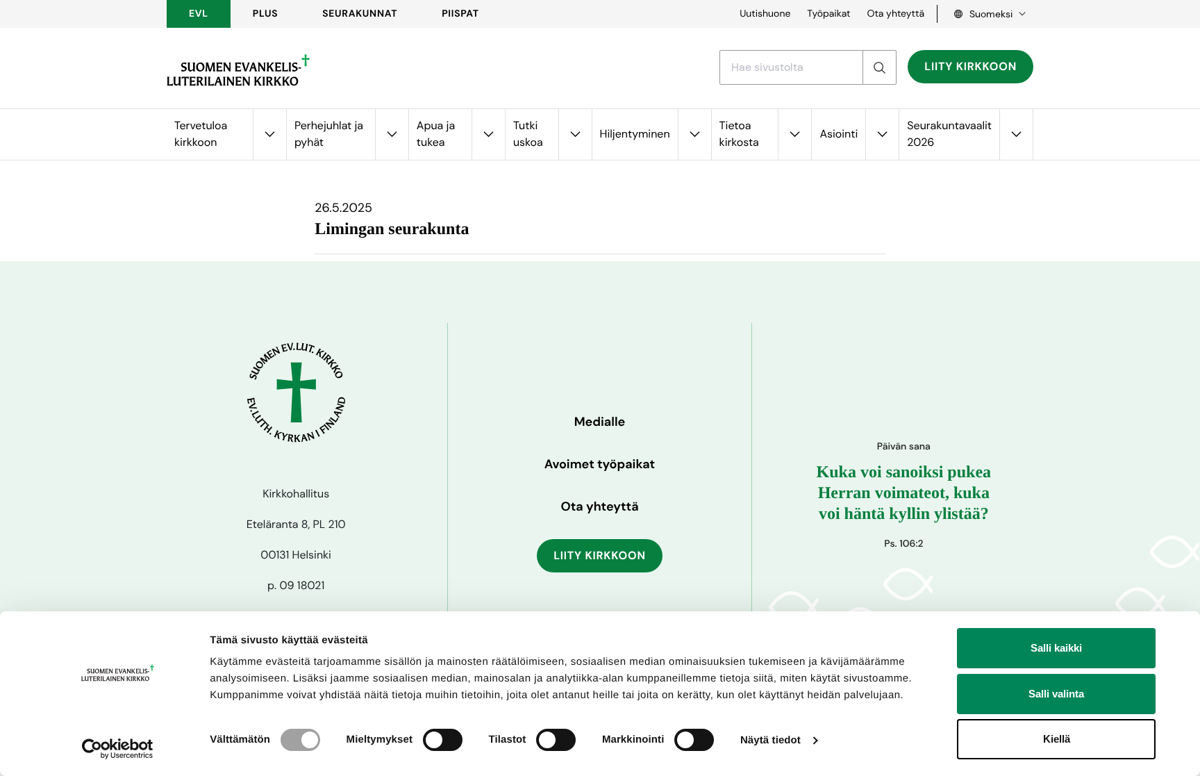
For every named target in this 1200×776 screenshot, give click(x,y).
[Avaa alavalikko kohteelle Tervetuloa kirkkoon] (269, 134)
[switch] (442, 740)
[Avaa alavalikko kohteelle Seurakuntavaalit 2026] (1016, 134)
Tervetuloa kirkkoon (200, 133)
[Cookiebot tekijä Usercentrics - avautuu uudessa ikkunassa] (117, 748)
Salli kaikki (1056, 648)
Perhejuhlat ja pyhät (328, 133)
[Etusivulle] (238, 70)
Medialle (600, 421)
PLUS (265, 14)
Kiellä (1056, 739)
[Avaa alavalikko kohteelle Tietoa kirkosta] (794, 134)
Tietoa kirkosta (739, 133)
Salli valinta (1056, 694)
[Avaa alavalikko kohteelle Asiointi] (882, 134)
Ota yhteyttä (895, 14)
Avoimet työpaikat (599, 464)
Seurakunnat (359, 14)
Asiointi (838, 133)
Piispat (460, 14)
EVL (198, 14)
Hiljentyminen (635, 133)
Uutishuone (765, 14)
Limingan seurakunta (392, 229)
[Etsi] (879, 67)
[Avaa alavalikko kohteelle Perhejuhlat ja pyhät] (391, 134)
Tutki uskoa (528, 133)
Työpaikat (828, 14)
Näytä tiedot (770, 740)
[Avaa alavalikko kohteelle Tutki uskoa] (575, 134)
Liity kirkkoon (970, 66)
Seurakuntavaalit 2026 (949, 133)
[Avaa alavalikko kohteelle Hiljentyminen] (694, 134)
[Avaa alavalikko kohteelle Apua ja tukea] (488, 134)
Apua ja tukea (436, 133)
